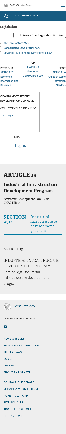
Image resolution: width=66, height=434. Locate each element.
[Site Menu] (62, 5)
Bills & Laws (13, 352)
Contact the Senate (19, 382)
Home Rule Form (16, 396)
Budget (9, 359)
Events (9, 366)
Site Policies (13, 402)
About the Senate (17, 372)
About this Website (18, 409)
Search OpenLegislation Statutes (43, 35)
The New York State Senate (21, 5)
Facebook (14, 145)
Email (23, 146)
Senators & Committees (22, 345)
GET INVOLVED (14, 416)
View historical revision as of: (18, 108)
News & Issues (14, 339)
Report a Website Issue (21, 389)
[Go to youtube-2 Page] (6, 326)
